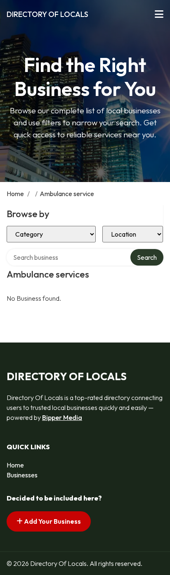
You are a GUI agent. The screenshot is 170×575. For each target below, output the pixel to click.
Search (147, 257)
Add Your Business (52, 521)
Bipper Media (62, 417)
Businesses (22, 475)
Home (15, 193)
